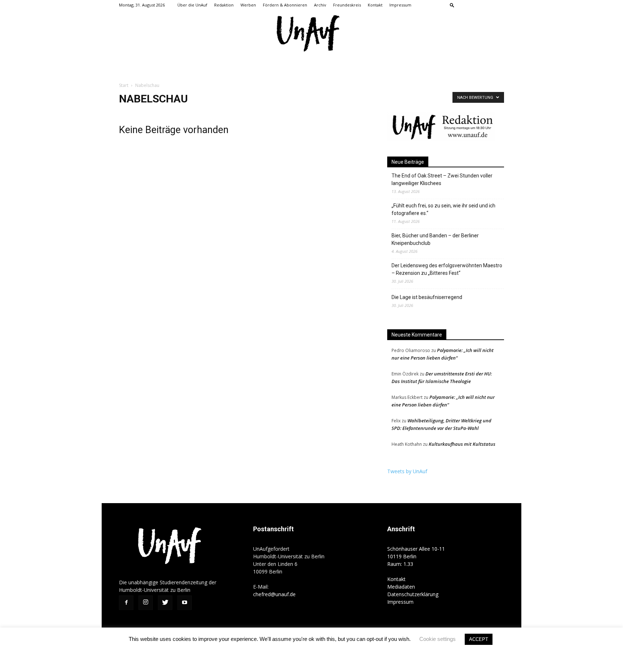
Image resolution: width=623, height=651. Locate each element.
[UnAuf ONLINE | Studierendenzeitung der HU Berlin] (311, 34)
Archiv (320, 5)
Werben (248, 5)
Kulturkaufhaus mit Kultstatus (462, 444)
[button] (452, 5)
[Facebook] (463, 5)
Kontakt (375, 5)
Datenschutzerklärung (412, 594)
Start (123, 85)
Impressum (400, 5)
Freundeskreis (347, 5)
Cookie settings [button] (437, 639)
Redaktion (224, 5)
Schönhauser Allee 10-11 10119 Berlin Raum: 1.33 (416, 556)
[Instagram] (474, 5)
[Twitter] (486, 5)
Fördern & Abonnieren (285, 5)
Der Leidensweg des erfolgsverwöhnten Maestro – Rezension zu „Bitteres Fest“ (447, 269)
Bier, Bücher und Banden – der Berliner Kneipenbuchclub (435, 239)
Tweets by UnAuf (407, 471)
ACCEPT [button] (478, 639)
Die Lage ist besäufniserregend (427, 297)
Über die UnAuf (192, 5)
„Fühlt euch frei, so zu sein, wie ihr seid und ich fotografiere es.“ (443, 209)
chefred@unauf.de (274, 594)
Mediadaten (401, 586)
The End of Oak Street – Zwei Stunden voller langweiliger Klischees (442, 179)
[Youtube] (498, 5)
